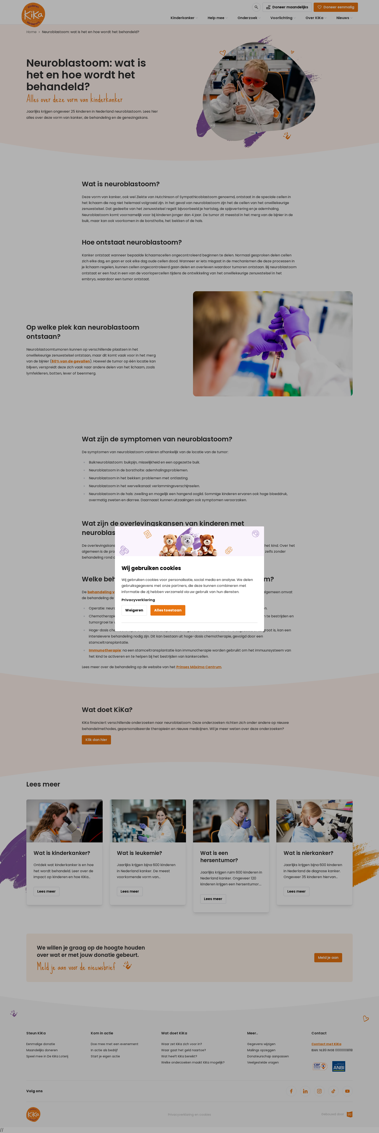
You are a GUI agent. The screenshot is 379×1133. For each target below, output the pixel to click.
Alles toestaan (168, 610)
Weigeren (134, 610)
